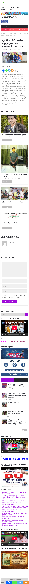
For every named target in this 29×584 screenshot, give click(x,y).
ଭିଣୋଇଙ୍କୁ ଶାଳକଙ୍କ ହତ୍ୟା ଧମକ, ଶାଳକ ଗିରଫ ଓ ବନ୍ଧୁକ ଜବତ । (14, 175)
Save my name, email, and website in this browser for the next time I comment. (13, 296)
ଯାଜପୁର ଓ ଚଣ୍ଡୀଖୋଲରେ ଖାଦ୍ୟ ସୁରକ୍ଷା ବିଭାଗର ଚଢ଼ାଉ (14, 500)
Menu (3, 26)
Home (4, 33)
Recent (21, 380)
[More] (12, 69)
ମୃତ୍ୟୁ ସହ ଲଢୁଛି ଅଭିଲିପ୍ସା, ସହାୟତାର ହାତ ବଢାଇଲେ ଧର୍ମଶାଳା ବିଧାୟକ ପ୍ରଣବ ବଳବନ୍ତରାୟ (17, 395)
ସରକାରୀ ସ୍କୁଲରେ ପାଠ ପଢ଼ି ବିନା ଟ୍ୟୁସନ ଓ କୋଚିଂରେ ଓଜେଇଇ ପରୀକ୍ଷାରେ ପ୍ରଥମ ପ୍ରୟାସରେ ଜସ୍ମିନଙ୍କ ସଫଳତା (13, 497)
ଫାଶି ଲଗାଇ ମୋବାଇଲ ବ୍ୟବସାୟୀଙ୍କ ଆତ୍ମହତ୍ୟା (14, 134)
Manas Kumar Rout (6, 49)
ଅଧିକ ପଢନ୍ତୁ (5, 140)
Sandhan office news (13, 225)
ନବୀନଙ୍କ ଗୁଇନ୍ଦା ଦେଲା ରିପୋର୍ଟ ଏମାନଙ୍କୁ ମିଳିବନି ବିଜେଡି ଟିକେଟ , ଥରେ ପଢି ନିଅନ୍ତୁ (17, 386)
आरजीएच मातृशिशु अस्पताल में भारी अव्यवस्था (11, 223)
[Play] (2, 334)
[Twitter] (9, 69)
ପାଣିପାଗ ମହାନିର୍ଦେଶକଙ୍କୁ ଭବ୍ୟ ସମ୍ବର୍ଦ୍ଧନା (12, 202)
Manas (11, 242)
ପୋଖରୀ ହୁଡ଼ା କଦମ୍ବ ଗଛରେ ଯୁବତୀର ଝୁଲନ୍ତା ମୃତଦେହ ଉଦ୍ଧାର (16, 412)
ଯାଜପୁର (16, 33)
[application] (14, 328)
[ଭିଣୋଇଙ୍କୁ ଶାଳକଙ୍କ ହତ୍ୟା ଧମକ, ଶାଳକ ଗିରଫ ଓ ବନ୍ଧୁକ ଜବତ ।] (14, 159)
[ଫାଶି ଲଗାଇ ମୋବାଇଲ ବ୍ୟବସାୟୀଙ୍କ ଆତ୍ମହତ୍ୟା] (14, 124)
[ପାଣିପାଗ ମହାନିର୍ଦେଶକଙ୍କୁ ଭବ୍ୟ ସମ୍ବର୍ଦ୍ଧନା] (14, 193)
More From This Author (20, 242)
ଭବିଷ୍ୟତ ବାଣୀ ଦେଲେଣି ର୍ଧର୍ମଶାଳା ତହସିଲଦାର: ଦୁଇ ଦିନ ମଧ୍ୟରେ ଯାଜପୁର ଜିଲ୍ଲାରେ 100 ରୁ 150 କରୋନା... (17, 422)
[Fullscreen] (26, 334)
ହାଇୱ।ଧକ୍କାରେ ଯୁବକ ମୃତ (14, 402)
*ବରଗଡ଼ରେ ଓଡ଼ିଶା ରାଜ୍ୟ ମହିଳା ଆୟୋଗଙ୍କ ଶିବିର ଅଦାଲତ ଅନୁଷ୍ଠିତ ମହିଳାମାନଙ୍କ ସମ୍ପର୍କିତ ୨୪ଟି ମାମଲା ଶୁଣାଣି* (15, 506)
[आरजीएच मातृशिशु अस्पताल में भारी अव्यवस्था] (14, 216)
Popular (7, 380)
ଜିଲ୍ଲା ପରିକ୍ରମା (10, 33)
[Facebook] (3, 69)
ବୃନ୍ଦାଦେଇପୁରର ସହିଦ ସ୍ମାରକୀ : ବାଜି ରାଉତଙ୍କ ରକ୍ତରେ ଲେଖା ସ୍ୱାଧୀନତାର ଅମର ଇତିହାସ (14, 524)
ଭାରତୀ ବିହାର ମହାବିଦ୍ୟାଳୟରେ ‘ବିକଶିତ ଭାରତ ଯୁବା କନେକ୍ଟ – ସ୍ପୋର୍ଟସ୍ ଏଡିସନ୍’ (13, 503)
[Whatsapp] (6, 69)
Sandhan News (13, 136)
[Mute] (24, 334)
